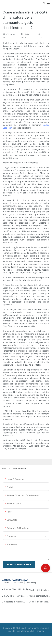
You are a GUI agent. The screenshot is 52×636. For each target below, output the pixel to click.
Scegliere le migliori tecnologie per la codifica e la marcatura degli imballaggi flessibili (14, 601)
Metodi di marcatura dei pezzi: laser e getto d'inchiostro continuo (39, 596)
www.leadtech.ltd (25, 631)
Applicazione (17, 583)
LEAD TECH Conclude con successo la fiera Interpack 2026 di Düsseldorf (39, 590)
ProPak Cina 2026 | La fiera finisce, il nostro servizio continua (18, 589)
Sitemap (40, 631)
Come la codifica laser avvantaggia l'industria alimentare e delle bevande (39, 601)
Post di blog (31, 583)
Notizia (6, 583)
